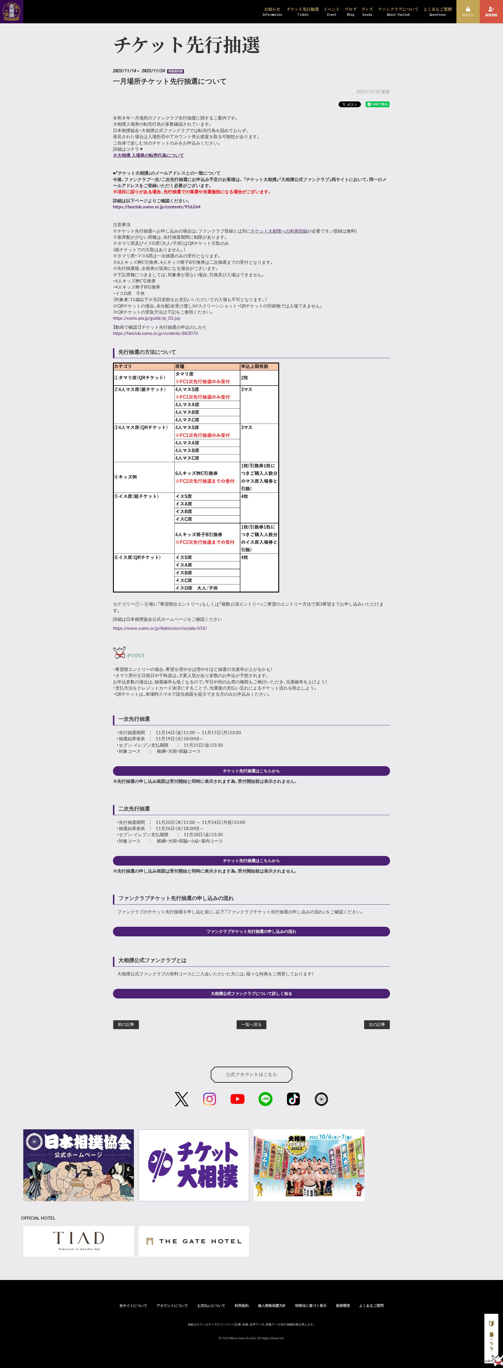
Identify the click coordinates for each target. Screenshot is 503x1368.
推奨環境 (343, 1305)
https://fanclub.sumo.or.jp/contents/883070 (155, 333)
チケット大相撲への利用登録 (279, 231)
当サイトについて (133, 1305)
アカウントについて (172, 1305)
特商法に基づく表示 (311, 1305)
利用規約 (242, 1305)
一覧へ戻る (251, 1025)
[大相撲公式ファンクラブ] (11, 17)
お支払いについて (211, 1305)
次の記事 (377, 1025)
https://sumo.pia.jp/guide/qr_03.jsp (146, 318)
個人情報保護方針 (272, 1305)
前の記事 (126, 1025)
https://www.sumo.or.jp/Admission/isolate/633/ (160, 628)
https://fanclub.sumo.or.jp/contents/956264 (157, 207)
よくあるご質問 (371, 1305)
